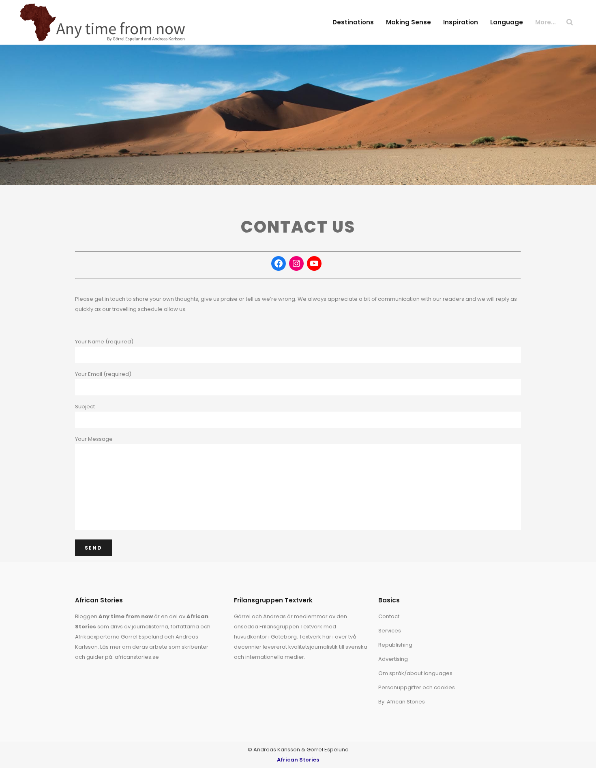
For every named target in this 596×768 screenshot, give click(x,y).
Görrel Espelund (142, 637)
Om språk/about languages (415, 673)
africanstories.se (137, 657)
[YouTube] (314, 263)
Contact (388, 616)
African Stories (298, 760)
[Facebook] (278, 263)
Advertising (393, 659)
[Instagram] (296, 263)
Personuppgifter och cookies (416, 687)
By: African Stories (401, 701)
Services (389, 630)
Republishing (395, 645)
